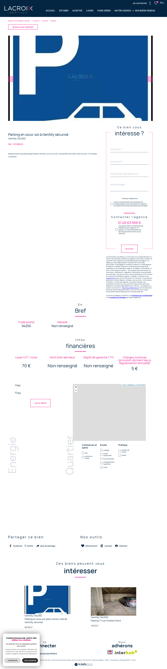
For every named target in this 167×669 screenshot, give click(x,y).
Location (36, 21)
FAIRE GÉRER (104, 10)
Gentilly (45, 21)
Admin (107, 660)
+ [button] (76, 387)
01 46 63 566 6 (129, 222)
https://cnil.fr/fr (111, 278)
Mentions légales (97, 660)
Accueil (50, 10)
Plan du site (87, 660)
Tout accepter (30, 660)
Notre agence (123, 10)
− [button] (76, 390)
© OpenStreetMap (140, 385)
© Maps (130, 385)
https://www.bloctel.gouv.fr (130, 288)
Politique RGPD (125, 660)
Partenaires (114, 660)
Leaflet (124, 385)
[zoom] (80, 120)
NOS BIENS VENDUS (145, 10)
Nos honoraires (77, 660)
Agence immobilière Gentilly (19, 21)
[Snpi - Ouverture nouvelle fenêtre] (110, 652)
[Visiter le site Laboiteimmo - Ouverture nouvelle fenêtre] (83, 665)
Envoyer (129, 248)
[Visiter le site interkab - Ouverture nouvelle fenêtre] (126, 652)
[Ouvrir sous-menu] (133, 10)
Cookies (133, 660)
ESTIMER (63, 10)
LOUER (89, 10)
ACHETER (77, 10)
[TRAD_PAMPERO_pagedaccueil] (18, 13)
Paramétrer (12, 660)
